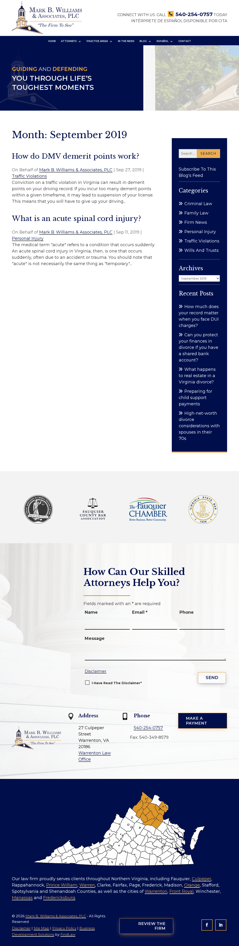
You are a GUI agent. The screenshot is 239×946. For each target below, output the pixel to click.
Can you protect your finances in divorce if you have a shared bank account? (198, 347)
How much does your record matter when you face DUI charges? (199, 316)
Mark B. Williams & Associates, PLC (75, 169)
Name (91, 612)
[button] (233, 940)
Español (163, 41)
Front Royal (181, 891)
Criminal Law (198, 203)
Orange (192, 885)
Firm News (195, 222)
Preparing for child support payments (195, 397)
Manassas (22, 897)
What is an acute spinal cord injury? (76, 218)
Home (52, 41)
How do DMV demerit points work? (75, 156)
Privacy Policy (64, 928)
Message (95, 638)
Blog (143, 41)
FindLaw (67, 934)
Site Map (41, 928)
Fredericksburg (59, 897)
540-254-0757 (194, 14)
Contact (184, 41)
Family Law (196, 213)
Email (140, 612)
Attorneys (69, 41)
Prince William (61, 885)
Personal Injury (27, 238)
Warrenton (156, 891)
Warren (87, 885)
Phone (186, 612)
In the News (126, 41)
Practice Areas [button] (97, 41)
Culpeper (201, 878)
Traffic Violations (29, 176)
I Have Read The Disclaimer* (117, 683)
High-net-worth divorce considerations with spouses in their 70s (199, 426)
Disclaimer (95, 671)
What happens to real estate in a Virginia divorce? (197, 376)
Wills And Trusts (201, 250)
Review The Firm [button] (151, 926)
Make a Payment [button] (196, 720)
